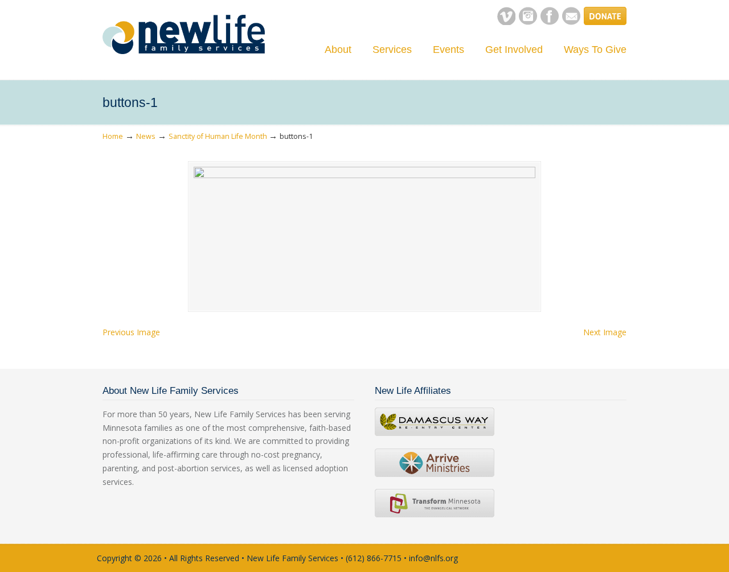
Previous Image (131, 332)
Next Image (604, 332)
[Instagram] (528, 22)
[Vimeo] (506, 22)
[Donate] (605, 22)
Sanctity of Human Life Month (218, 136)
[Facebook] (549, 22)
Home (113, 136)
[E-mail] (571, 22)
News (145, 136)
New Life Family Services (184, 34)
